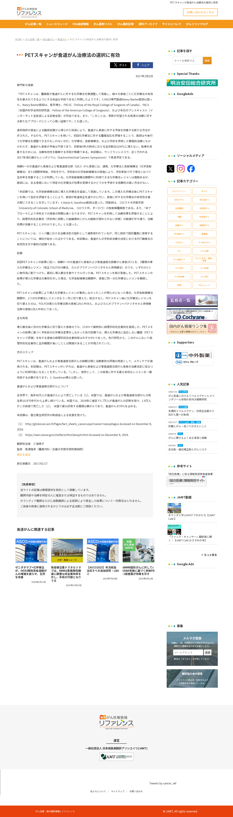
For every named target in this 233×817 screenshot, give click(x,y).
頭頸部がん (204, 225)
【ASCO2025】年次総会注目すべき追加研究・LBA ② (103, 570)
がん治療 (204, 250)
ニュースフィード (57, 24)
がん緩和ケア (179, 259)
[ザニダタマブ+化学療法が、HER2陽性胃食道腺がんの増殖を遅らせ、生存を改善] (31, 550)
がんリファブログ (197, 24)
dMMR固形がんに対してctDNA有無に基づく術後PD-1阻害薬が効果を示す (138, 570)
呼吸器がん (204, 216)
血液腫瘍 (179, 208)
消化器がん (204, 199)
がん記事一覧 (33, 24)
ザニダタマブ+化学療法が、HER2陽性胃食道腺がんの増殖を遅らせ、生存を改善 (31, 572)
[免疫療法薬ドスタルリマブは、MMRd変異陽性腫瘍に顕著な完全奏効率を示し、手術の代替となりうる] (67, 550)
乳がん (204, 191)
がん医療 (204, 267)
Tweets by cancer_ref (162, 783)
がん (179, 250)
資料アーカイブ (148, 24)
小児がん (179, 242)
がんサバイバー (179, 191)
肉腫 (179, 216)
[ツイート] (120, 65)
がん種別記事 (125, 24)
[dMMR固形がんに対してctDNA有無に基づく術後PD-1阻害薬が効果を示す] (138, 550)
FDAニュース (204, 285)
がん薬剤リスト (103, 24)
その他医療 (179, 276)
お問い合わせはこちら (200, 12)
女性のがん (179, 199)
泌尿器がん (204, 208)
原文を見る (24, 454)
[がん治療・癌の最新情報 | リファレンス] (29, 12)
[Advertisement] (195, 123)
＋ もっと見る (209, 555)
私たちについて (98, 791)
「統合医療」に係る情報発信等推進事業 (190, 474)
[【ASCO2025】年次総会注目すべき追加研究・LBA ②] (103, 550)
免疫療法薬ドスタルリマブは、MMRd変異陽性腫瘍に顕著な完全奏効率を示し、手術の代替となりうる (66, 573)
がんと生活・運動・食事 (204, 259)
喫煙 (179, 285)
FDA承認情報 (81, 24)
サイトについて (171, 24)
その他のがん (204, 242)
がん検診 (204, 276)
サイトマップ (117, 791)
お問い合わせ (136, 791)
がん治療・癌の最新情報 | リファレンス (55, 811)
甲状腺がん (179, 233)
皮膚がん (179, 225)
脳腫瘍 (204, 233)
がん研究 (179, 267)
